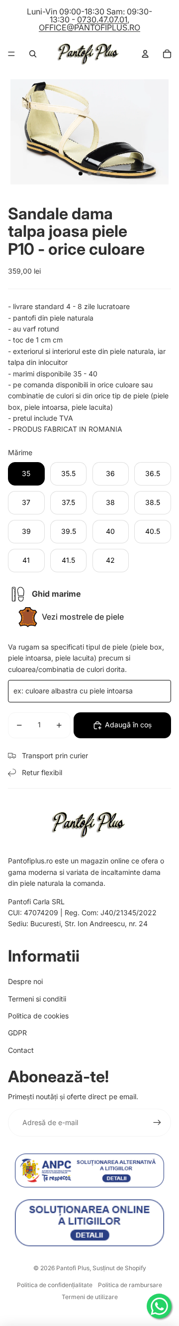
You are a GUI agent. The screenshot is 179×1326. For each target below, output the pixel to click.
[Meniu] (11, 53)
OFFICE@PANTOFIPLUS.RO (89, 27)
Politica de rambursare (130, 1285)
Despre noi (25, 981)
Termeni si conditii (37, 998)
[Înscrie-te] (157, 1122)
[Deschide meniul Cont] (145, 54)
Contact (21, 1050)
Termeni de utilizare (90, 1297)
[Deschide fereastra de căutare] (33, 54)
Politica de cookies (38, 1015)
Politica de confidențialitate (54, 1285)
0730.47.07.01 (102, 19)
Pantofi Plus (73, 1268)
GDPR (17, 1032)
